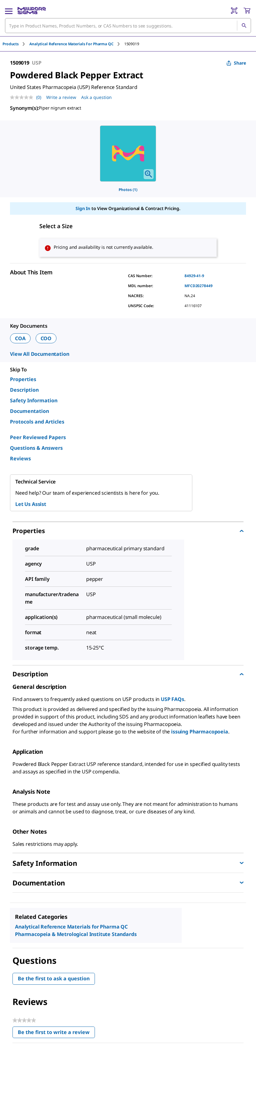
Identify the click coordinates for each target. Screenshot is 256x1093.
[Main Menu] (8, 10)
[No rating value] (23, 97)
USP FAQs (172, 699)
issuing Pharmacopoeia (199, 731)
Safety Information (33, 400)
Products (10, 44)
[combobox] (128, 25)
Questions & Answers (36, 447)
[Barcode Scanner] (234, 10)
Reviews (20, 458)
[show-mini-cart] (247, 11)
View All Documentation (39, 354)
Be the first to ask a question (54, 978)
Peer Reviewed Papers (38, 437)
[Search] (244, 26)
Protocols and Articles (37, 421)
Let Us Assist (30, 504)
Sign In (83, 208)
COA (20, 338)
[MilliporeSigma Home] (31, 10)
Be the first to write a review (56, 1033)
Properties (23, 379)
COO (46, 338)
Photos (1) (128, 189)
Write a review (61, 97)
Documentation (29, 411)
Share (240, 63)
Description (24, 389)
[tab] (15, 44)
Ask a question (96, 97)
